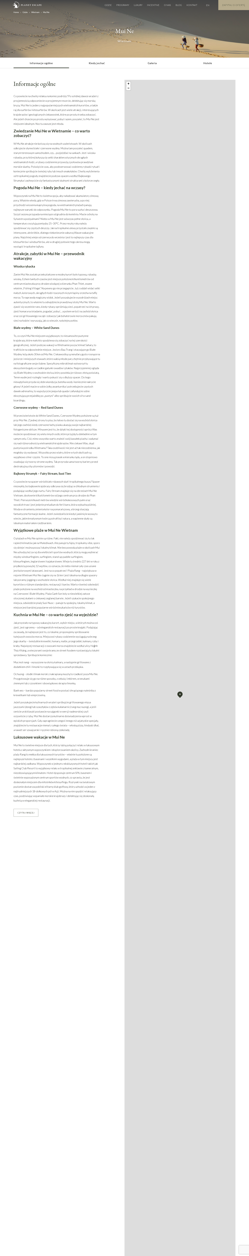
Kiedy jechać (97, 63)
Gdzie (108, 5)
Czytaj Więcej (25, 812)
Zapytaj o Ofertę (233, 5)
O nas (167, 5)
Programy (122, 5)
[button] (180, 695)
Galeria (152, 63)
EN (207, 5)
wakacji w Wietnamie (58, 345)
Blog (179, 5)
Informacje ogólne (41, 63)
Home (16, 12)
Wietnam (35, 12)
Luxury (138, 5)
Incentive (153, 5)
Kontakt (191, 5)
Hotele (207, 63)
